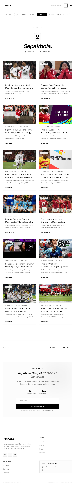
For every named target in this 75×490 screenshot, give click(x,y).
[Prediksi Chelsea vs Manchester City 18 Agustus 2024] (55, 259)
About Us (6, 465)
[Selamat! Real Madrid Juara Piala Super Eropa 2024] (19, 304)
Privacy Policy (53, 483)
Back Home (38, 27)
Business (42, 452)
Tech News (42, 442)
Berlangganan (36, 406)
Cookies (6, 472)
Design (41, 449)
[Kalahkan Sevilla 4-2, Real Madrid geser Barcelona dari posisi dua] (19, 81)
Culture (41, 445)
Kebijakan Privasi (46, 410)
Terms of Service (66, 483)
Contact (6, 469)
